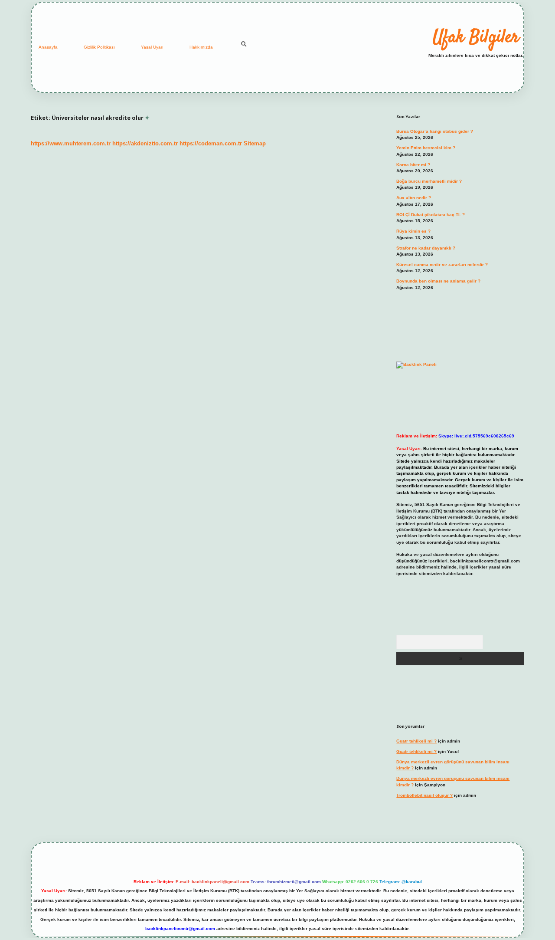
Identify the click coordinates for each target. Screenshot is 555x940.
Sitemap (255, 143)
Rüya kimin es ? (413, 231)
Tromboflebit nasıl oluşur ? (424, 795)
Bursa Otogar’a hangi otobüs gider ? (434, 131)
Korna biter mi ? (413, 164)
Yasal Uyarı (152, 47)
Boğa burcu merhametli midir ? (429, 181)
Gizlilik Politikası (99, 47)
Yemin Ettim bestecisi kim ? (425, 147)
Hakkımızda (201, 47)
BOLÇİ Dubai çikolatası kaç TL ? (430, 214)
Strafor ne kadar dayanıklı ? (425, 248)
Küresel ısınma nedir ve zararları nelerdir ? (442, 264)
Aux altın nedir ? (413, 197)
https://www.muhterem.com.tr (71, 143)
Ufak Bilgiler (476, 37)
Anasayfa (48, 47)
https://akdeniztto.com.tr (145, 143)
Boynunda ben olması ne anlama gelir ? (438, 281)
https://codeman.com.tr (211, 143)
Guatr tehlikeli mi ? (416, 741)
